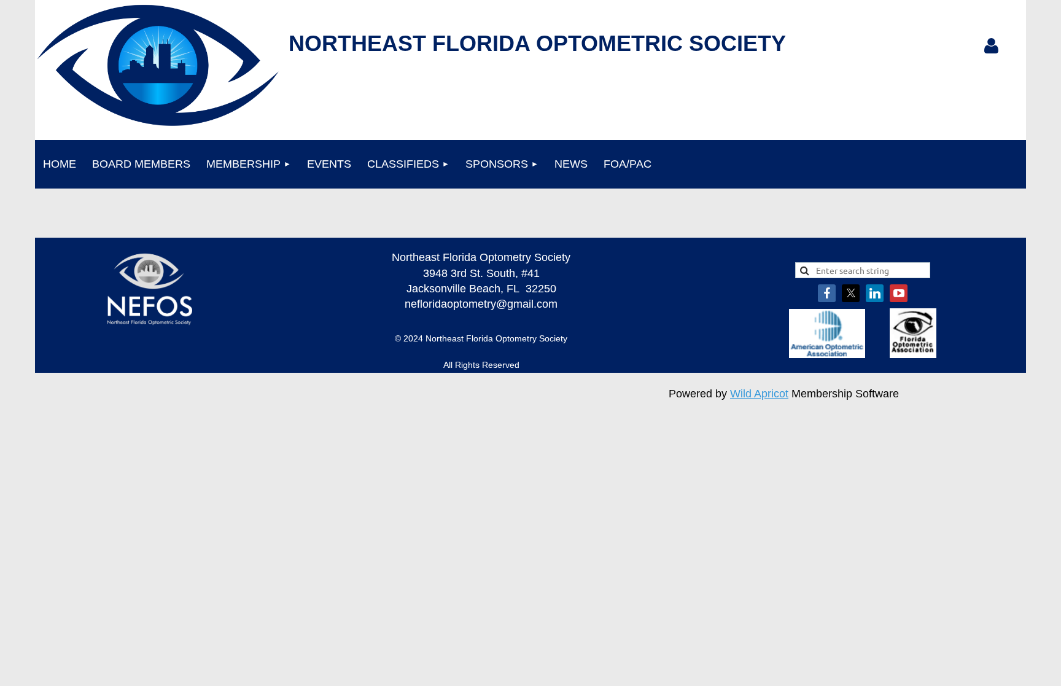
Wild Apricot (759, 394)
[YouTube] (898, 293)
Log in (991, 46)
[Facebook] (827, 293)
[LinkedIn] (875, 293)
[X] (851, 293)
